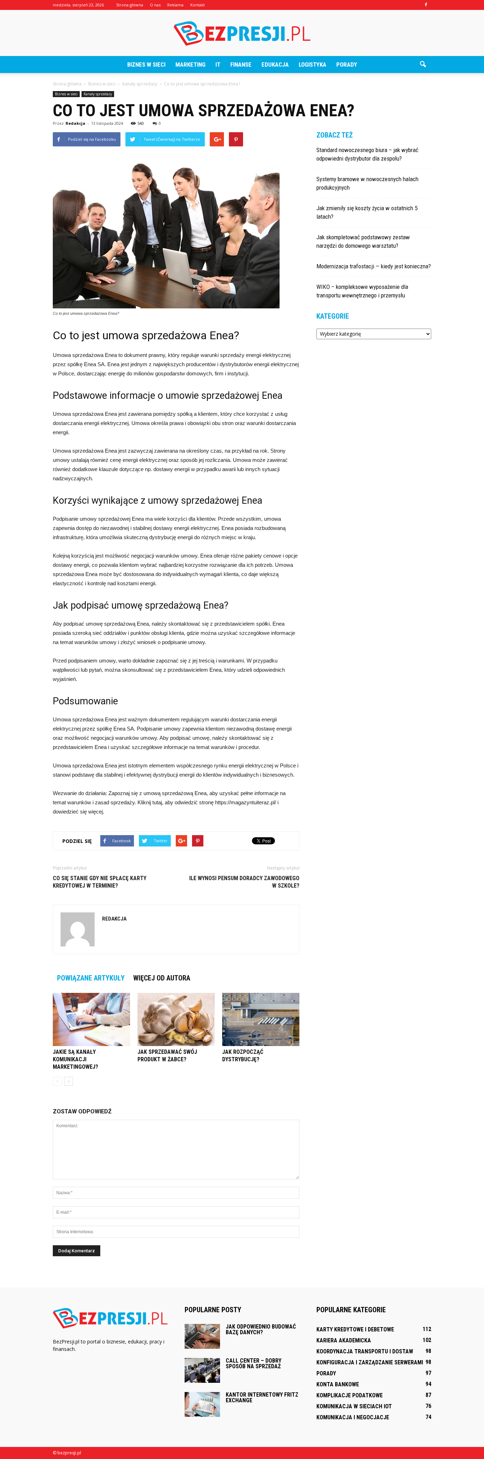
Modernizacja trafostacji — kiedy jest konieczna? (373, 266)
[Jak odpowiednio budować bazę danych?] (202, 1336)
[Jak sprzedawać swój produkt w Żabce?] (176, 1019)
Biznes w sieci (146, 64)
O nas (155, 4)
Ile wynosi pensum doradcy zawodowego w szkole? (244, 882)
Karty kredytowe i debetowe (355, 1329)
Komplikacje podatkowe (349, 1395)
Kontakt (197, 4)
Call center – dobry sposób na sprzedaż (253, 1363)
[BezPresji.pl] (242, 33)
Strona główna (129, 4)
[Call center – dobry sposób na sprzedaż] (202, 1370)
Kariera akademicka (343, 1340)
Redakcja (75, 123)
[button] (422, 64)
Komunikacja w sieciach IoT (354, 1406)
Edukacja (275, 64)
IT (217, 64)
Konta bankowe (337, 1384)
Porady (346, 64)
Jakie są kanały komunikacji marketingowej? (75, 1059)
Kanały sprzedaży (98, 93)
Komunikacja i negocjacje (352, 1417)
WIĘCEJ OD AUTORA (161, 978)
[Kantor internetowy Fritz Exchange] (202, 1404)
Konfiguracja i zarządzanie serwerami (369, 1362)
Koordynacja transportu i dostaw (364, 1351)
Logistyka (312, 64)
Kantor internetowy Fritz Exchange (262, 1397)
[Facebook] (426, 5)
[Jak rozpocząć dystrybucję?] (260, 1019)
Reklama (175, 4)
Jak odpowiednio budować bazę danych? (261, 1329)
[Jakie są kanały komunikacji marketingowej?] (91, 1019)
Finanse (241, 64)
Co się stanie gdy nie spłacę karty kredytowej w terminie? (99, 882)
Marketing (190, 64)
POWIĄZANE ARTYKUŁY (91, 978)
